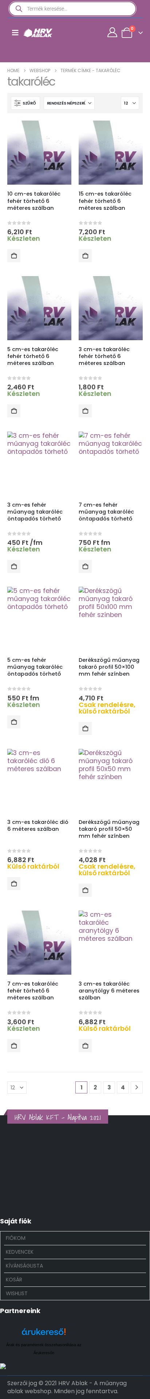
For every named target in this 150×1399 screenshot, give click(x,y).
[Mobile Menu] (15, 33)
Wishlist (17, 1293)
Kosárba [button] (13, 255)
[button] (25, 103)
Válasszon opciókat (13, 566)
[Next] (137, 1087)
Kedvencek (19, 1251)
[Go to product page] (39, 153)
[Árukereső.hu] (43, 1334)
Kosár (14, 1279)
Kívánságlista (24, 1265)
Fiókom (15, 1238)
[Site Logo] (37, 33)
